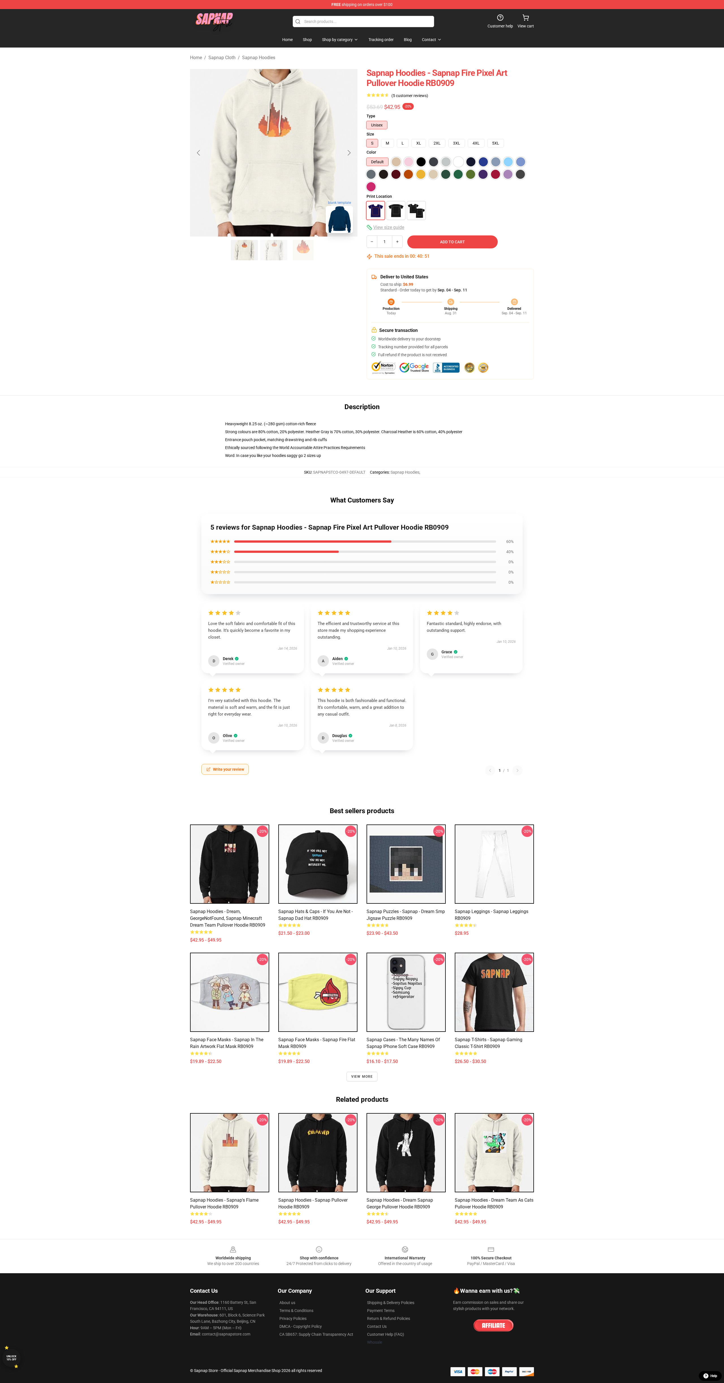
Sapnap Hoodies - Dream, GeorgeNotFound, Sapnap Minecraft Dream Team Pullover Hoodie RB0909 (227, 918)
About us (287, 1302)
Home (196, 57)
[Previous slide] (199, 153)
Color (371, 152)
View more (362, 1077)
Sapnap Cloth (222, 57)
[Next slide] (349, 153)
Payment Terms (381, 1310)
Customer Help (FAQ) (385, 1334)
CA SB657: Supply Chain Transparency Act (316, 1334)
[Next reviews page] (517, 770)
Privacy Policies (293, 1318)
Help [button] (713, 1376)
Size (370, 134)
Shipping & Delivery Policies (390, 1302)
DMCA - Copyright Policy (300, 1326)
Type (371, 116)
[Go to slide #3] (303, 250)
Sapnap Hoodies (258, 57)
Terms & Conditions (296, 1310)
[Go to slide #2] (273, 250)
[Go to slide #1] (244, 250)
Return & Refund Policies (388, 1318)
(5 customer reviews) (409, 95)
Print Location (379, 196)
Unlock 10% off (11, 1358)
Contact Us (377, 1326)
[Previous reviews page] (490, 770)
